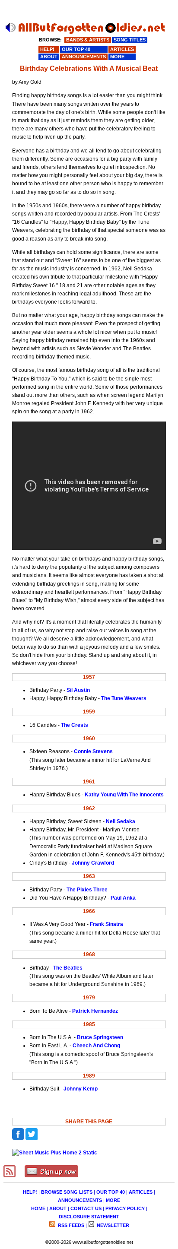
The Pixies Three (87, 890)
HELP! (30, 1192)
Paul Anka (123, 898)
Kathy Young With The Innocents (124, 795)
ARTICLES (141, 1192)
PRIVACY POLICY (125, 1208)
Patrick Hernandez (95, 1011)
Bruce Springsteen (100, 1037)
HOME (38, 1208)
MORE (113, 1200)
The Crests (74, 725)
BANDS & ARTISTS (88, 39)
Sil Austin (78, 690)
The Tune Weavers (123, 698)
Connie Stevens (93, 751)
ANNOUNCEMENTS (80, 1200)
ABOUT (58, 1208)
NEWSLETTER (112, 1225)
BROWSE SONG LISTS (66, 1192)
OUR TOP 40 (110, 1192)
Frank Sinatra (106, 924)
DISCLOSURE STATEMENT (89, 1216)
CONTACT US (86, 1208)
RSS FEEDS (70, 1225)
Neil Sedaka (120, 821)
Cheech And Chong (96, 1046)
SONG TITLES (129, 39)
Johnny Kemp (81, 1089)
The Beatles (68, 968)
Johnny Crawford (93, 863)
